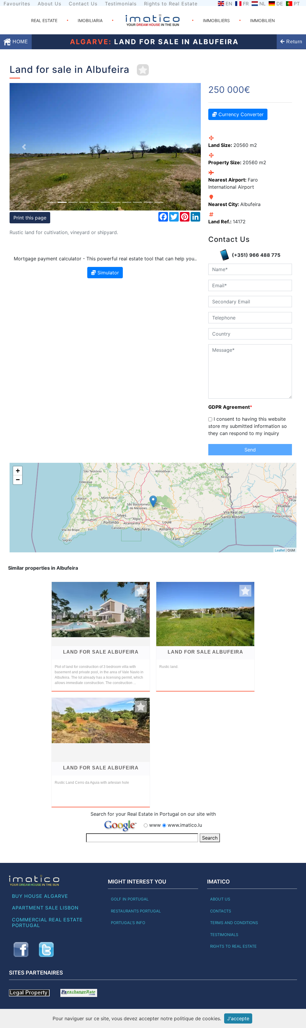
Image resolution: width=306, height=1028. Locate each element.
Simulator (107, 273)
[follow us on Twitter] (46, 949)
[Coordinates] (153, 501)
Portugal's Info (128, 922)
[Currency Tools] (78, 992)
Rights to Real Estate (171, 4)
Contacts (220, 911)
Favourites (17, 4)
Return (293, 41)
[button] (24, 146)
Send (250, 450)
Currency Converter (240, 114)
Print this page (29, 218)
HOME (19, 41)
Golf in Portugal (130, 899)
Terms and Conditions (234, 922)
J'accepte (238, 1018)
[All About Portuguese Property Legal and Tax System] (29, 992)
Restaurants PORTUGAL (136, 911)
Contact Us (83, 4)
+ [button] (18, 470)
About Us (49, 4)
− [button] (18, 479)
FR (246, 3)
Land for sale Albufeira (101, 651)
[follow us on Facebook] (20, 949)
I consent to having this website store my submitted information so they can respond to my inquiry (247, 426)
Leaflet (280, 550)
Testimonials (121, 4)
